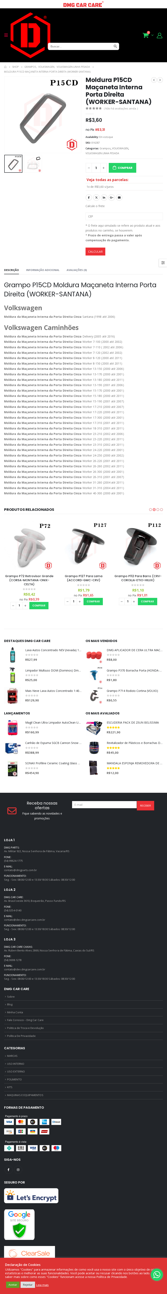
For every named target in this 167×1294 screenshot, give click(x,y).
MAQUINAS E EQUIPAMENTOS (25, 1095)
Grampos (105, 148)
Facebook (89, 197)
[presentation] (9, 115)
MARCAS (12, 1056)
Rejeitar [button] (28, 1284)
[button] (150, 509)
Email (119, 197)
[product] (29, 546)
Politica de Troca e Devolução (25, 1028)
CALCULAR (95, 251)
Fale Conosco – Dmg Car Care (25, 1020)
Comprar (125, 168)
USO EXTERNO (16, 1071)
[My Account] (159, 35)
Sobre (11, 996)
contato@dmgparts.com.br (20, 870)
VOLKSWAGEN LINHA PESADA (102, 153)
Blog (9, 1004)
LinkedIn (104, 197)
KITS (9, 1087)
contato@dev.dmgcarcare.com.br (24, 920)
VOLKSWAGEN (120, 148)
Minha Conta (15, 1012)
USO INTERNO (15, 1064)
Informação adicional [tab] (42, 270)
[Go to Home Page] (5, 66)
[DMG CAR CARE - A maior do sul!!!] (30, 35)
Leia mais (42, 1285)
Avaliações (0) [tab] (77, 270)
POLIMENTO (14, 1079)
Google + (111, 197)
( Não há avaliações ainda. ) (121, 108)
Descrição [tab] (11, 270)
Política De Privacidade (21, 1036)
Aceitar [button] (13, 1284)
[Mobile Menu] (7, 35)
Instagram (18, 1170)
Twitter (96, 197)
